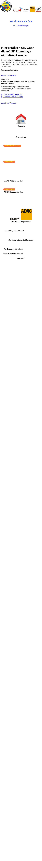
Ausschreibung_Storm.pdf (12, 94)
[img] (21, 6)
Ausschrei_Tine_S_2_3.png (13, 97)
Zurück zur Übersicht (8, 75)
